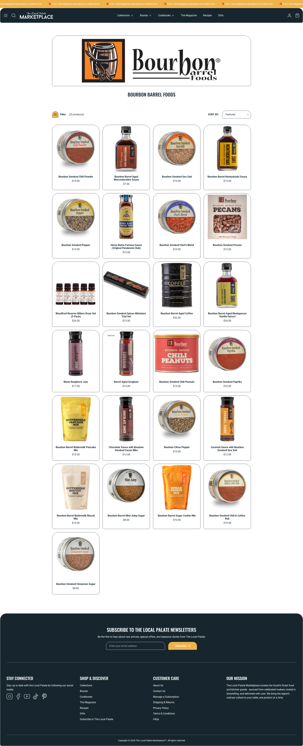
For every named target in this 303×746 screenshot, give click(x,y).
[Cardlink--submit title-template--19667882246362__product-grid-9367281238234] (126, 419)
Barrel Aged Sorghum (126, 381)
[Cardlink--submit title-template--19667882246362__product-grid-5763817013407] (126, 285)
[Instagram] (9, 696)
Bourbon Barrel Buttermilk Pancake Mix (76, 449)
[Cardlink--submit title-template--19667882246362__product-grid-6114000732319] (227, 216)
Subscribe (181, 645)
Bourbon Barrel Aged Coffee (177, 313)
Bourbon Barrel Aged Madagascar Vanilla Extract (227, 315)
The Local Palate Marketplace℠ (151, 740)
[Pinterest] (44, 696)
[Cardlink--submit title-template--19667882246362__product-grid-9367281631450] (75, 555)
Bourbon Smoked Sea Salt (177, 176)
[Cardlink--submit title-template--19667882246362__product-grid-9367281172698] (227, 353)
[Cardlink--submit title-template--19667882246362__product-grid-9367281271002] (227, 419)
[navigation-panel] (5, 15)
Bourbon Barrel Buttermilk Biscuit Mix (76, 517)
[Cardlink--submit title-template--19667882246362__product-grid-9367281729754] (126, 487)
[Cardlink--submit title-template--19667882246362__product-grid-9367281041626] (126, 353)
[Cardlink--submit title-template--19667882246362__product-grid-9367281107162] (176, 419)
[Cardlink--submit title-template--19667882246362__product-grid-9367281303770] (75, 419)
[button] (125, 15)
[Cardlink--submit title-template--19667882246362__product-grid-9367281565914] (176, 487)
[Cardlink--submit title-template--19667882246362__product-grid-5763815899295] (227, 285)
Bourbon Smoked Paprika (227, 381)
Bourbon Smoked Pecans (227, 245)
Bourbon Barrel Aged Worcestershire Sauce (126, 178)
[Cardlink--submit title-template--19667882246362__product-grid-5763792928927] (227, 148)
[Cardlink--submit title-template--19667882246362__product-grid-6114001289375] (75, 353)
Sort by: (213, 114)
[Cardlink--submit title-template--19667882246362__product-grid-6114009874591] (176, 148)
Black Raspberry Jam (76, 381)
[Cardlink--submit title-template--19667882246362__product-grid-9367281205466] (176, 353)
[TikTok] (36, 696)
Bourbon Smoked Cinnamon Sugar (75, 584)
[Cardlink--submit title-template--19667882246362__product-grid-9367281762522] (227, 487)
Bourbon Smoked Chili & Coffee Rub (227, 517)
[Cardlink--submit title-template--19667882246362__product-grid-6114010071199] (75, 216)
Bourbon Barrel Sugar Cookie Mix (177, 515)
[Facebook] (18, 696)
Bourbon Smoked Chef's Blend (177, 245)
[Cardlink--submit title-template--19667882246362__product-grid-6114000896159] (126, 148)
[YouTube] (27, 696)
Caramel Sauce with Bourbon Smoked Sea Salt (227, 449)
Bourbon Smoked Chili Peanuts (176, 381)
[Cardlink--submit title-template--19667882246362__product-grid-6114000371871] (176, 216)
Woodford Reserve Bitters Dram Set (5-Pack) (76, 315)
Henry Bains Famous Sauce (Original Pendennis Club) (126, 247)
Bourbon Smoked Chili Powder (76, 176)
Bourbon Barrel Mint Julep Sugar (126, 515)
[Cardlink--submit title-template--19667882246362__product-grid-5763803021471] (126, 216)
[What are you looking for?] (13, 15)
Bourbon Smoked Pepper (76, 245)
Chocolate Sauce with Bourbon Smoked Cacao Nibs (126, 449)
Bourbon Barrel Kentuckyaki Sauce (227, 176)
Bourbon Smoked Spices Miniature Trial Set (126, 315)
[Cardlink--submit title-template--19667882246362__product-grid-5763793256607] (176, 285)
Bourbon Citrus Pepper (177, 447)
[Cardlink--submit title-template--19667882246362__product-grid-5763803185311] (75, 285)
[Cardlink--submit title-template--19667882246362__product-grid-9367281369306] (75, 487)
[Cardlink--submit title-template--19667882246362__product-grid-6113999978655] (75, 148)
